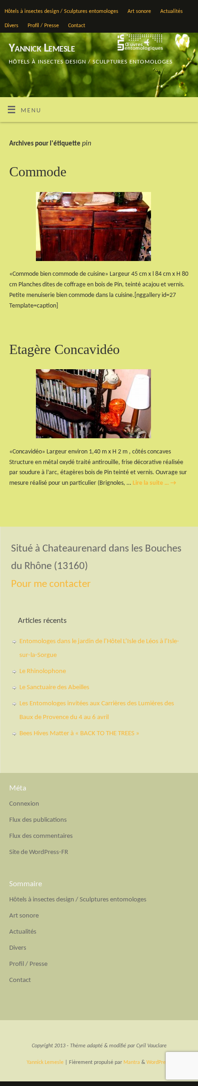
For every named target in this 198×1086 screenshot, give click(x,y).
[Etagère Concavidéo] (99, 405)
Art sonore (139, 11)
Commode (37, 171)
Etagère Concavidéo (64, 349)
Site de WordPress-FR (38, 852)
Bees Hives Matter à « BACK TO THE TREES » (79, 733)
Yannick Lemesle (42, 48)
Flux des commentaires (41, 836)
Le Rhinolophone (42, 671)
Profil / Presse (43, 26)
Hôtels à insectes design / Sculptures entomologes (61, 11)
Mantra (131, 1062)
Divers (11, 26)
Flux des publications (38, 820)
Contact (76, 26)
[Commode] (99, 228)
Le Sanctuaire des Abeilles (54, 687)
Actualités (171, 11)
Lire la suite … (154, 483)
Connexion (24, 804)
